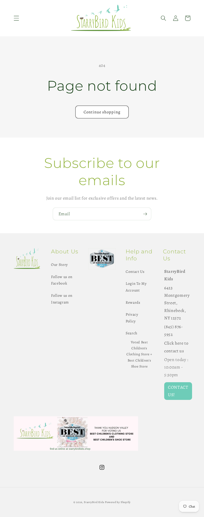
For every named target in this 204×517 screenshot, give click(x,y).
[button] (16, 18)
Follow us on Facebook (61, 280)
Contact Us (135, 271)
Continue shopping (102, 112)
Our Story (59, 264)
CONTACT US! (178, 391)
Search (131, 333)
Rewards (133, 302)
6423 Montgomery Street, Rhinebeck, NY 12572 (177, 303)
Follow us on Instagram (61, 299)
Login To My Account (136, 287)
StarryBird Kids (94, 502)
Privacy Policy (132, 318)
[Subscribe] (145, 214)
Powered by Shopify (118, 502)
